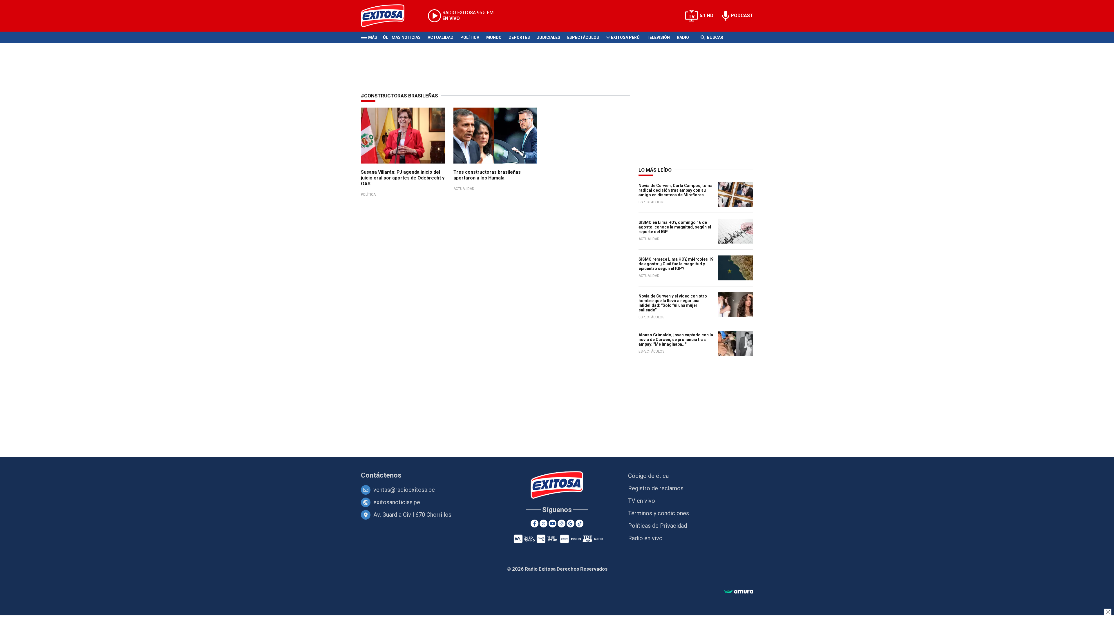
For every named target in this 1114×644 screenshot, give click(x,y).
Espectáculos (583, 37)
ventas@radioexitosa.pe (404, 489)
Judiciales (548, 37)
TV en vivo (641, 500)
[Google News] (570, 523)
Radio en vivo (645, 538)
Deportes (519, 37)
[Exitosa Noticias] (387, 15)
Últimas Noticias (402, 37)
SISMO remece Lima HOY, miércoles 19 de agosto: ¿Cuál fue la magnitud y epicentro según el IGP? (676, 264)
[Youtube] (552, 523)
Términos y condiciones (658, 513)
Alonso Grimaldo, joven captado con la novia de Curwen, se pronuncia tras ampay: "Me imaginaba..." (676, 340)
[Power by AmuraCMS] (738, 592)
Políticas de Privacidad (657, 525)
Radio (683, 37)
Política (469, 37)
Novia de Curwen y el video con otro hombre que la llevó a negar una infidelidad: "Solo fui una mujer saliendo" (673, 303)
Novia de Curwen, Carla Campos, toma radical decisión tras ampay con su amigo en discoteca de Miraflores (675, 190)
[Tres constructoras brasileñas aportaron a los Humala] (495, 136)
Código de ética (648, 475)
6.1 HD (706, 15)
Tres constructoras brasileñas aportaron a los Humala (487, 175)
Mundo (494, 37)
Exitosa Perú (625, 37)
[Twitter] (543, 523)
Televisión (658, 37)
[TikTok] (579, 523)
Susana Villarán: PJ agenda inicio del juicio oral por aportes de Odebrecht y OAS (402, 177)
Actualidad (440, 37)
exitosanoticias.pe (396, 502)
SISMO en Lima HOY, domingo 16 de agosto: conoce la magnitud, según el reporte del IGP (675, 227)
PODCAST (742, 15)
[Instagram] (561, 523)
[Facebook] (534, 523)
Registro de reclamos (655, 488)
